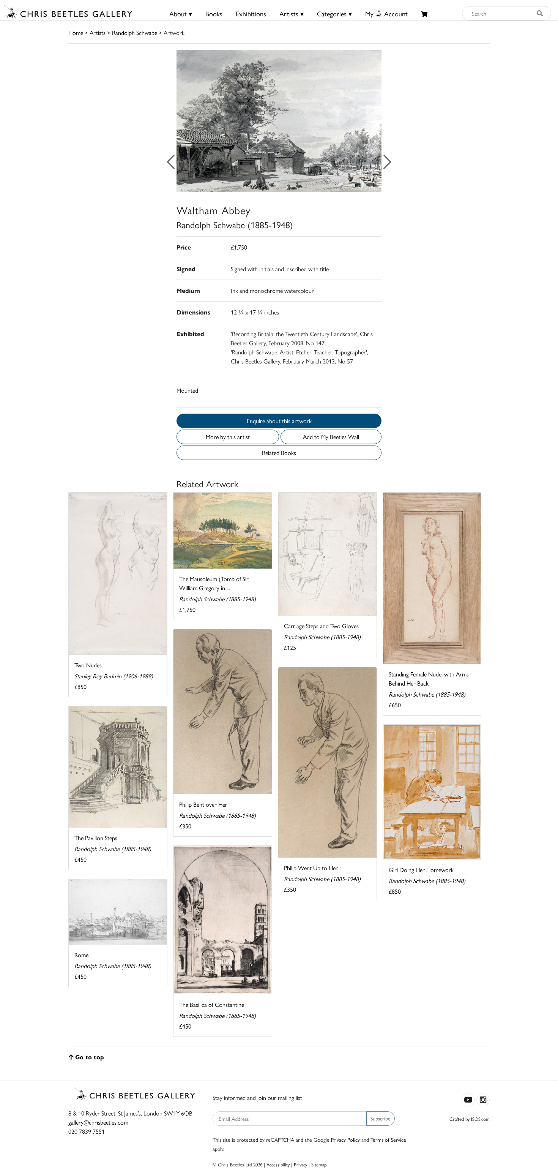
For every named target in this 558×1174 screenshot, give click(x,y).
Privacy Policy (345, 1139)
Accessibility (278, 1164)
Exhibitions (251, 13)
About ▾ (180, 13)
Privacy (300, 1164)
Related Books (279, 452)
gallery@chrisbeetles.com (98, 1122)
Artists (98, 32)
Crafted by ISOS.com (469, 1118)
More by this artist (228, 436)
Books (213, 13)
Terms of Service (388, 1139)
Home (75, 32)
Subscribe (380, 1118)
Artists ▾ (291, 13)
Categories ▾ (334, 13)
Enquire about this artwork (279, 420)
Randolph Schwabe (134, 32)
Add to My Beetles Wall (331, 436)
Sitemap (319, 1164)
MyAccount (386, 13)
